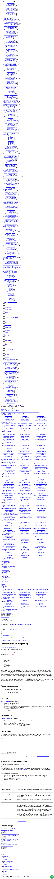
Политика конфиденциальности (11, 869)
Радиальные (10, 152)
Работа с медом (7, 189)
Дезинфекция (10, 79)
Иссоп (10, 282)
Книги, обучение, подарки (9, 359)
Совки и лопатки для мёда (10, 183)
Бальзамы (10, 390)
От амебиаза (11, 75)
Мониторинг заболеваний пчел (10, 101)
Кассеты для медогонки (11, 164)
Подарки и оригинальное (10, 381)
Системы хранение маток (11, 129)
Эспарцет (11, 300)
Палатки (11, 239)
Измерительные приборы (10, 207)
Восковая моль (10, 391)
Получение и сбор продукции (10, 216)
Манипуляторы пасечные (11, 244)
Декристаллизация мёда (10, 198)
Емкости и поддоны (10, 204)
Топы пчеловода (10, 14)
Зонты (10, 227)
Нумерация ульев (10, 31)
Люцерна (11, 289)
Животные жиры (10, 394)
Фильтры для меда (10, 193)
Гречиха (11, 277)
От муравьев (11, 91)
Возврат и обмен (7, 862)
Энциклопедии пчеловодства (11, 372)
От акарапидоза (10, 74)
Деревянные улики (10, 27)
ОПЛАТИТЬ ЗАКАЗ (22, 412)
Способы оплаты (5, 718)
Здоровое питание (10, 395)
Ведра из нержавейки (10, 192)
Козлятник (10, 286)
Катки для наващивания (10, 58)
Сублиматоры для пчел (10, 84)
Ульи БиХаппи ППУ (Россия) (11, 24)
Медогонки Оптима (10, 162)
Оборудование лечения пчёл (10, 104)
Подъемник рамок (10, 61)
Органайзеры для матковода (11, 120)
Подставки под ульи (10, 32)
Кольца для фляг (11, 210)
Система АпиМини (11, 125)
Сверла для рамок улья (10, 51)
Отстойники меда (11, 199)
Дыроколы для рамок (10, 50)
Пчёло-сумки (11, 212)
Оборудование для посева (10, 272)
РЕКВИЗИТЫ (20, 413)
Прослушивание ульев (10, 240)
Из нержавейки (10, 160)
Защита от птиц (11, 97)
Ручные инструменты (10, 261)
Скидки (5, 864)
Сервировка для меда (10, 219)
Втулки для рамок (10, 49)
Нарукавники (11, 6)
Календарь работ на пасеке (10, 362)
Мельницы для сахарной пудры (10, 245)
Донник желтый (11, 281)
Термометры (11, 252)
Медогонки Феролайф (10, 159)
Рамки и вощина (7, 38)
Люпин (11, 288)
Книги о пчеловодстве (10, 373)
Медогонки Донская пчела (10, 156)
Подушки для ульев (10, 37)
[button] (52, 877)
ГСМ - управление (10, 248)
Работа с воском (10, 217)
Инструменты (6, 258)
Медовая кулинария (11, 367)
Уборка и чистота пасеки (10, 253)
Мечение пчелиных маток (10, 116)
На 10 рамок (11, 142)
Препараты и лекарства (10, 387)
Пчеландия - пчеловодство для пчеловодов (21, 624)
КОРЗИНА (14, 412)
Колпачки (10, 114)
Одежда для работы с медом (10, 203)
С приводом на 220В (11, 151)
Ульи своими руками (11, 28)
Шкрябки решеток (10, 187)
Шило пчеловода (11, 185)
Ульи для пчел (6, 18)
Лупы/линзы (11, 115)
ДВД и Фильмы (10, 360)
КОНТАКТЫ (15, 410)
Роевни (10, 236)
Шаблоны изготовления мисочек (11, 132)
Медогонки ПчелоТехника (10, 157)
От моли (11, 90)
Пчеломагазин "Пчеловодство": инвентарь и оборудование (15, 877)
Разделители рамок (10, 63)
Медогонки (6, 134)
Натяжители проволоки (10, 60)
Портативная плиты (11, 230)
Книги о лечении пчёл (10, 364)
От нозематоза (10, 72)
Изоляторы (10, 107)
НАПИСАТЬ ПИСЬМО (33, 412)
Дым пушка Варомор (10, 98)
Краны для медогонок (10, 165)
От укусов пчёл (10, 96)
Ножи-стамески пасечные (11, 180)
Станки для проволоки (10, 42)
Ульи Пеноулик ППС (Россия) (10, 19)
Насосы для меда (11, 206)
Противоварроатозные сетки (10, 95)
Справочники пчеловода (11, 371)
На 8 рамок (11, 141)
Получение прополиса (10, 224)
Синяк (10, 298)
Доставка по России (8, 867)
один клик (22, 778)
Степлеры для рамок (10, 59)
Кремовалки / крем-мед (10, 213)
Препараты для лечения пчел (10, 64)
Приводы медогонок (11, 167)
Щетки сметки (10, 188)
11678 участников (13, 629)
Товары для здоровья (8, 388)
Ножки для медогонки (10, 166)
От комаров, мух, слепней (10, 102)
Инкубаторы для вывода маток (10, 110)
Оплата (5, 859)
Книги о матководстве (10, 365)
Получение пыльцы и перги (10, 222)
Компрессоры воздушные (11, 250)
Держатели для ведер (11, 215)
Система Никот (10, 128)
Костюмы (10, 4)
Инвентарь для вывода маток (11, 109)
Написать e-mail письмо (6, 613)
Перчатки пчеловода (11, 9)
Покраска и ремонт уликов (10, 35)
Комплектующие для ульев (10, 29)
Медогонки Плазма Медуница (10, 153)
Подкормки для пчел (11, 82)
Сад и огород (10, 270)
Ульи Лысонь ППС (10, 22)
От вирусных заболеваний (10, 65)
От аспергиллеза (11, 77)
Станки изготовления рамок (11, 44)
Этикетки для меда (10, 197)
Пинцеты (10, 124)
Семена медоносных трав (9, 271)
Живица (11, 392)
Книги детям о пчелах (11, 380)
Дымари (11, 174)
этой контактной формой (43, 756)
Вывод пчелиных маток (9, 105)
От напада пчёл (11, 92)
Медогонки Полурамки (10, 148)
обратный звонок (26, 776)
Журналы (11, 376)
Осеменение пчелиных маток (11, 123)
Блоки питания (10, 249)
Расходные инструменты (11, 262)
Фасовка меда (10, 201)
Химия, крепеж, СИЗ (11, 266)
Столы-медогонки (10, 169)
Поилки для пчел (10, 235)
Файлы (11, 382)
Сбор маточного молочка (10, 221)
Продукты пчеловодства (10, 401)
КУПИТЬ (3, 832)
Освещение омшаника (10, 242)
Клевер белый (10, 284)
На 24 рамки (11, 144)
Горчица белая (10, 275)
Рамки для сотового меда (11, 220)
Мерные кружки (11, 208)
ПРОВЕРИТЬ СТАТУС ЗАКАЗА (9, 413)
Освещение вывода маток (10, 121)
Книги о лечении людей (10, 377)
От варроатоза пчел (10, 67)
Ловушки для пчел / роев (11, 234)
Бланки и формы (11, 378)
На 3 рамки (10, 137)
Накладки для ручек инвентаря (10, 178)
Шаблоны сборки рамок (11, 45)
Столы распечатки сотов (10, 194)
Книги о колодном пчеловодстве (11, 363)
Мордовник (11, 290)
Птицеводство (6, 383)
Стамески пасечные (10, 184)
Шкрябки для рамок (11, 52)
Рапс (11, 294)
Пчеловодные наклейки (11, 369)
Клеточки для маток (10, 111)
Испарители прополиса (10, 225)
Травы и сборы (10, 403)
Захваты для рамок (10, 175)
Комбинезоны (10, 3)
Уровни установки (10, 33)
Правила (5, 857)
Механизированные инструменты (11, 259)
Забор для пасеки (11, 256)
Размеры (5, 871)
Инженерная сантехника (11, 263)
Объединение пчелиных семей (10, 100)
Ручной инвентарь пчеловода (10, 170)
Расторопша (11, 295)
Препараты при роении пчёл (10, 78)
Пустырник (11, 293)
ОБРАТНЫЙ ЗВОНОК (6, 410)
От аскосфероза (10, 68)
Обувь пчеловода (10, 8)
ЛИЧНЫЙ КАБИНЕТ (6, 412)
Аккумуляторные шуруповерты (11, 257)
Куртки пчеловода (10, 5)
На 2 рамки (10, 136)
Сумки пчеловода (10, 13)
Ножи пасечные (10, 179)
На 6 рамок (10, 139)
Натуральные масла (10, 399)
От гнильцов (10, 69)
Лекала (11, 54)
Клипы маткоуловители (10, 113)
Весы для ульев (10, 36)
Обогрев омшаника (10, 238)
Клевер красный (11, 285)
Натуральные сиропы (10, 400)
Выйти (5, 874)
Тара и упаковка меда (10, 190)
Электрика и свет (11, 268)
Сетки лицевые (10, 12)
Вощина (11, 40)
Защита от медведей (11, 87)
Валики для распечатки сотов (11, 171)
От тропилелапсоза (10, 73)
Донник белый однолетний (10, 280)
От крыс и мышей (10, 88)
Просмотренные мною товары (9, 609)
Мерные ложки (10, 211)
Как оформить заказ (8, 861)
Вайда (10, 273)
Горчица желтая (11, 276)
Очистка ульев (10, 182)
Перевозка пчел (11, 247)
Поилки (11, 386)
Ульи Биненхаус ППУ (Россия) (10, 21)
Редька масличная (11, 296)
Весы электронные (10, 196)
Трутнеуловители (11, 130)
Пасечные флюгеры (10, 229)
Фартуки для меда (11, 15)
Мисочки (10, 118)
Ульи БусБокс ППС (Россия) (11, 26)
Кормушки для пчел (10, 233)
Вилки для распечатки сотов (10, 173)
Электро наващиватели (10, 55)
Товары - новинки (7, 610)
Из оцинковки (10, 161)
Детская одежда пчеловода (10, 17)
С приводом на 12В (10, 150)
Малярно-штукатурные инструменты (12, 267)
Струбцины (11, 254)
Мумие (10, 396)
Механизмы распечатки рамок (10, 202)
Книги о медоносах (10, 374)
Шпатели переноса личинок (10, 133)
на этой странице (22, 821)
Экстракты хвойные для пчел (11, 86)
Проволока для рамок (10, 47)
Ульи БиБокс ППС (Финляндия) (11, 23)
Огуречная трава (11, 291)
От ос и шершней (11, 93)
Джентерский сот (10, 106)
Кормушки (10, 385)
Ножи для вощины (10, 46)
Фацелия (11, 299)
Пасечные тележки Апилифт (11, 231)
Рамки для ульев (10, 41)
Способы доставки (5, 701)
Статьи (5, 872)
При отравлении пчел (11, 83)
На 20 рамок (11, 143)
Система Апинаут (11, 127)
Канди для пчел (10, 81)
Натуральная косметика (10, 397)
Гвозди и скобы (10, 56)
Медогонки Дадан (10, 146)
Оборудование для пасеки (9, 226)
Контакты (5, 856)
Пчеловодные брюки (11, 10)
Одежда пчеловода (7, 1)
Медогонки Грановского (10, 155)
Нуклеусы (10, 119)
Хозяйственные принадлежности (11, 265)
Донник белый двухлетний (10, 279)
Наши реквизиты (5, 617)
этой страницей (23, 769)
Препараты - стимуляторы (10, 70)
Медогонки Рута (11, 147)
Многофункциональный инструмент (12, 176)
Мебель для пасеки (10, 243)
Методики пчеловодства (10, 368)
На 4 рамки (10, 138)
